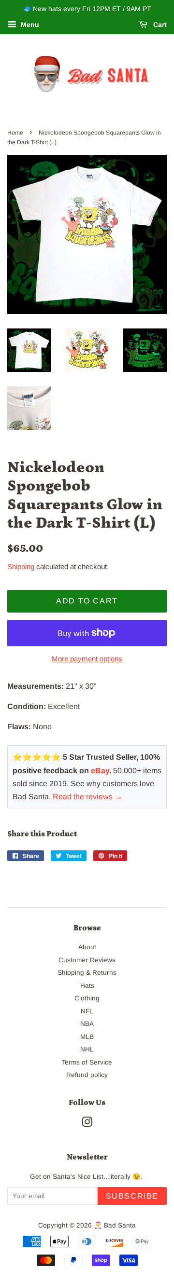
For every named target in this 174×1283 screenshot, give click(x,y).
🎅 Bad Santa (115, 1225)
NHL (87, 1049)
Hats (87, 985)
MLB (87, 1036)
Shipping (20, 566)
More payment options (87, 659)
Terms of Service (87, 1062)
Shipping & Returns (87, 972)
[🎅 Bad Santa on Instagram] (87, 1124)
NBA (87, 1023)
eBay (100, 770)
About (87, 947)
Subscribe (132, 1196)
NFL (87, 1011)
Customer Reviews (87, 960)
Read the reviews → (87, 796)
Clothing (87, 998)
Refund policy (87, 1074)
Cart (159, 24)
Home (15, 132)
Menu (29, 24)
